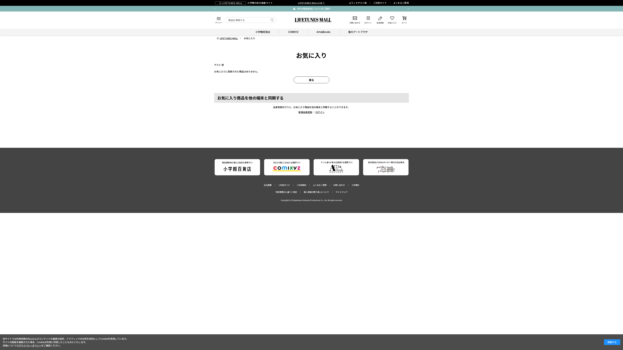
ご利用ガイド (380, 2)
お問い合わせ (339, 185)
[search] (272, 20)
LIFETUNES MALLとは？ (311, 2)
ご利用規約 (301, 185)
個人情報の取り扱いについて (316, 192)
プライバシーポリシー (30, 345)
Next (408, 8)
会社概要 (268, 185)
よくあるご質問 (401, 2)
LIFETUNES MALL (229, 38)
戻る (311, 80)
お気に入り (249, 38)
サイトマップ (341, 192)
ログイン (319, 112)
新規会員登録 (305, 112)
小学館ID (355, 185)
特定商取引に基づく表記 (286, 192)
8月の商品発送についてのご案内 (313, 8)
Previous (214, 8)
